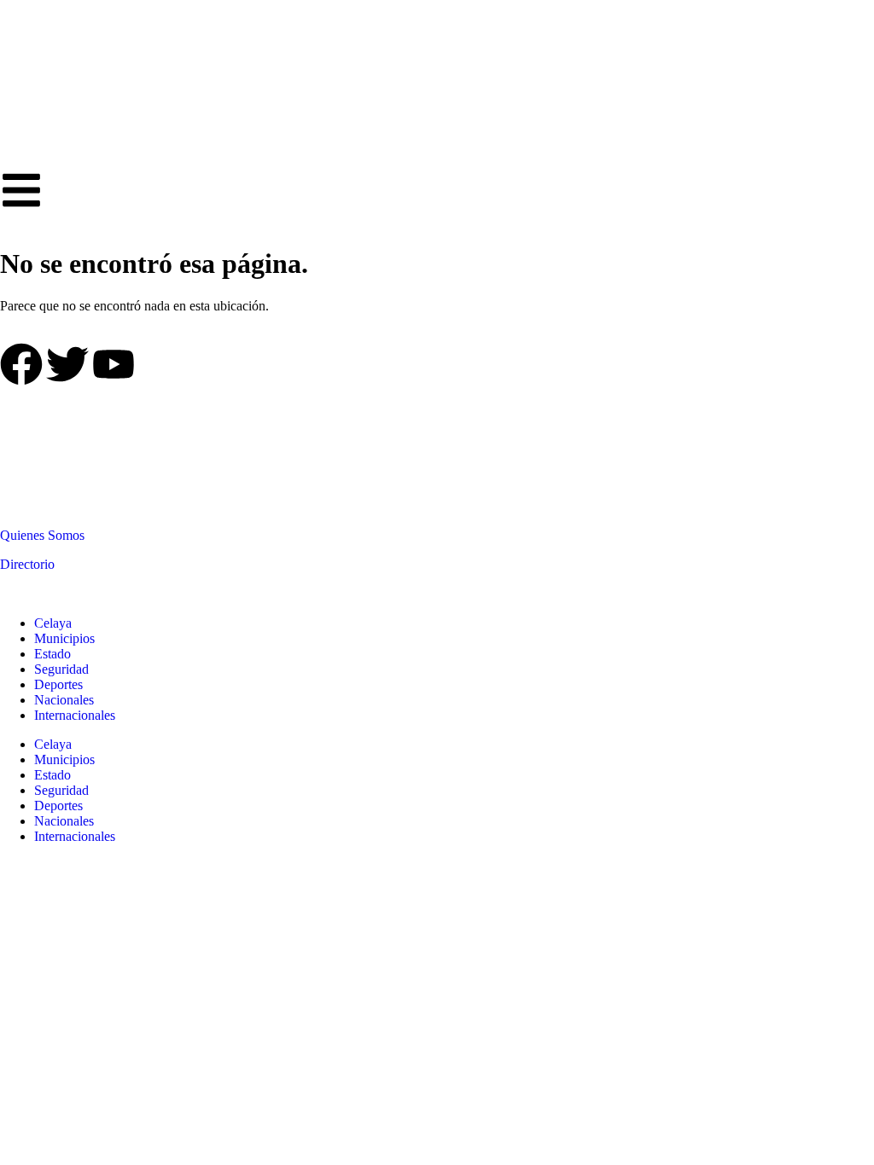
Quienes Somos (42, 535)
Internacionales (74, 715)
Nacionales (64, 700)
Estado (52, 653)
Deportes (58, 684)
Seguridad (61, 669)
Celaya (53, 623)
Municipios (64, 638)
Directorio (27, 564)
